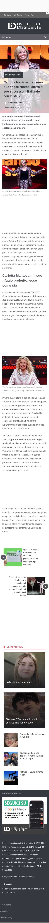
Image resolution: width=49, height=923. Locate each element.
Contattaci (40, 877)
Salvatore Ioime (15, 103)
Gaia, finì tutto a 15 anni (19, 682)
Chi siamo (7, 15)
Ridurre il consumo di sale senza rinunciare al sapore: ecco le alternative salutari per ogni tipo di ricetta (17, 586)
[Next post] (45, 586)
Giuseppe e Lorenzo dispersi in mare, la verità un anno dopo (31, 756)
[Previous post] (3, 557)
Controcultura (13, 75)
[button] (45, 37)
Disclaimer (18, 15)
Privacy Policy (30, 15)
